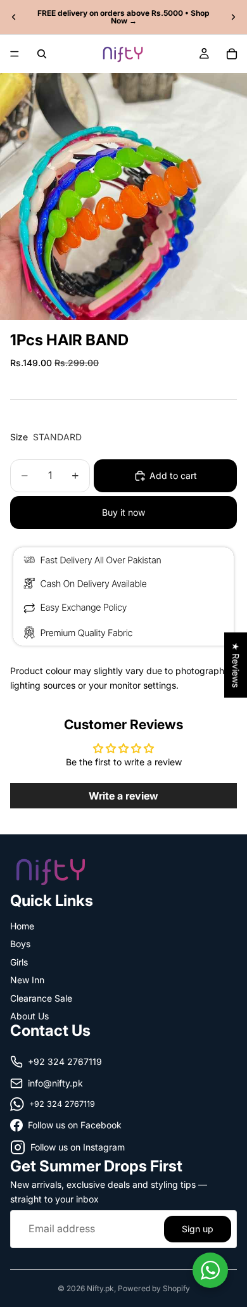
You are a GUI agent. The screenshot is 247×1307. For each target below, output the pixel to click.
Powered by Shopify (154, 1288)
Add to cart (173, 475)
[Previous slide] (14, 17)
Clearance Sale (41, 997)
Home (22, 926)
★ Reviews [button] (236, 664)
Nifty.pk (100, 1288)
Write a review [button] (123, 795)
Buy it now (123, 512)
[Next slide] (233, 17)
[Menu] (14, 53)
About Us (29, 1016)
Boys (20, 943)
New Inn (27, 979)
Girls (19, 961)
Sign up (197, 1228)
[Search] (42, 54)
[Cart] (232, 54)
